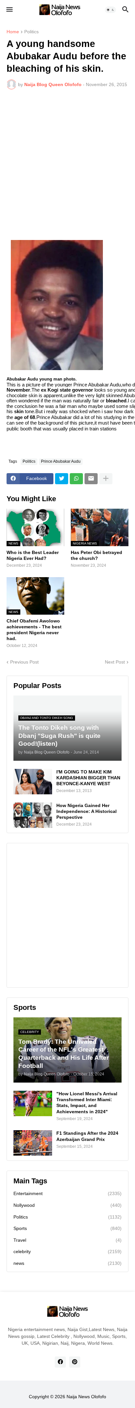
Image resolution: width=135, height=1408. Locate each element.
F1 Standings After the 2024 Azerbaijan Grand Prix (87, 1136)
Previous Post (24, 662)
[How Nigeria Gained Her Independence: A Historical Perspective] (32, 815)
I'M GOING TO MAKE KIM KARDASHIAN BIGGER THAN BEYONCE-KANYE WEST (88, 777)
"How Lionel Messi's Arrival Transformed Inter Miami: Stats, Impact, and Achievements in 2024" (86, 1102)
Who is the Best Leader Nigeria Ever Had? (33, 555)
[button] (9, 9)
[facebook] (60, 1362)
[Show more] (105, 478)
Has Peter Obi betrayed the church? (96, 555)
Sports (67, 1228)
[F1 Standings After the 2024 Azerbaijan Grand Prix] (32, 1143)
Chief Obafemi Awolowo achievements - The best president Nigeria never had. (34, 629)
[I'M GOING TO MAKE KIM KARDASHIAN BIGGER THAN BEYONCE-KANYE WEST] (32, 781)
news (67, 1263)
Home (13, 31)
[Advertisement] (67, 164)
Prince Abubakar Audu (61, 461)
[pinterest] (74, 1362)
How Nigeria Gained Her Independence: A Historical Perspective (86, 811)
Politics (31, 31)
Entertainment (67, 1193)
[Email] (91, 478)
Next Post (115, 662)
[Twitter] (61, 478)
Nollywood (67, 1205)
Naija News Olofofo (86, 1396)
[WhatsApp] (76, 478)
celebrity (67, 1251)
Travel (67, 1240)
